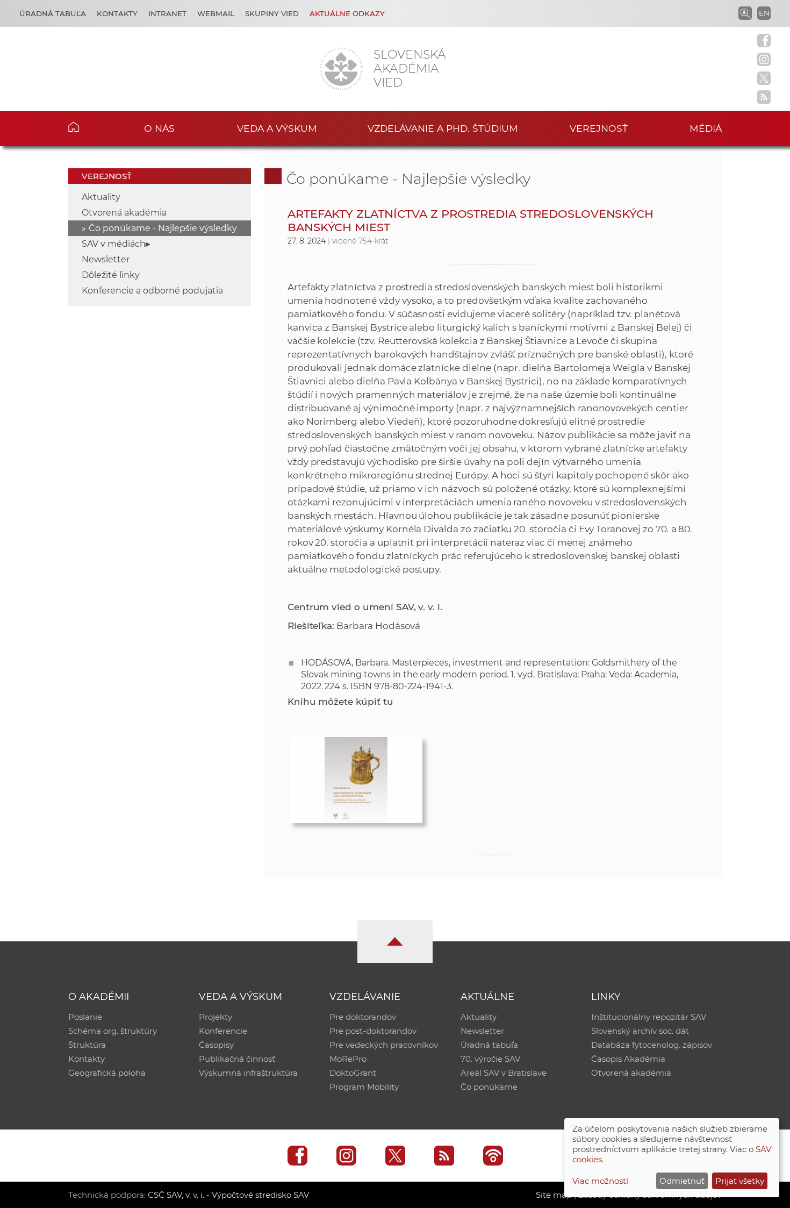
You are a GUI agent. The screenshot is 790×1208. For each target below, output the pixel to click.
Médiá (706, 128)
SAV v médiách (114, 244)
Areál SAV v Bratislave (504, 1073)
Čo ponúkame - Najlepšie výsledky (163, 228)
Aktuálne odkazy (347, 13)
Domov (90, 127)
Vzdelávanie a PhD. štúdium (443, 128)
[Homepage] (341, 68)
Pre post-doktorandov (372, 1031)
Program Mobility (364, 1087)
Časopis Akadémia (628, 1059)
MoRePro (348, 1059)
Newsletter (106, 259)
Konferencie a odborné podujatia (152, 290)
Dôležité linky (111, 275)
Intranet (167, 13)
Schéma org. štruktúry (112, 1031)
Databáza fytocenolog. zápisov (651, 1045)
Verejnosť (599, 128)
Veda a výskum (277, 128)
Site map (554, 1195)
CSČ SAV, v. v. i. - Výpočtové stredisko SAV (228, 1195)
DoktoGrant (352, 1073)
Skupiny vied (272, 13)
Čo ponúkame (489, 1087)
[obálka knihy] (356, 777)
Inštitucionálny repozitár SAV (648, 1017)
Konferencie (223, 1031)
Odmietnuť (682, 1181)
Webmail (215, 13)
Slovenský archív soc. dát (640, 1031)
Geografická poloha (107, 1073)
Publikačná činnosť (237, 1059)
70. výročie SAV (490, 1059)
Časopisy (216, 1045)
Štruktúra (87, 1045)
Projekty (215, 1017)
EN (764, 13)
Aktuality (101, 197)
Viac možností (600, 1181)
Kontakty (117, 13)
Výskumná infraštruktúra (248, 1073)
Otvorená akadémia (124, 213)
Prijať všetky (739, 1181)
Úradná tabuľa (52, 13)
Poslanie (85, 1017)
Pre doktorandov (362, 1017)
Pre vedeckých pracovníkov (383, 1045)
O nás (159, 128)
